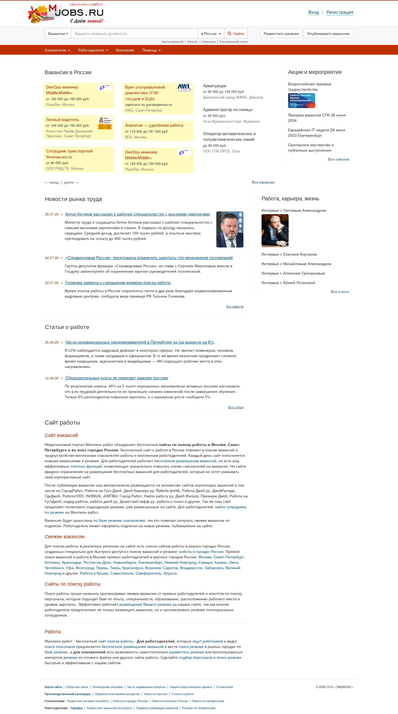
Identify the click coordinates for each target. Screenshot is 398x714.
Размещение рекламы (107, 686)
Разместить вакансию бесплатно (109, 708)
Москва (204, 556)
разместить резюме (187, 651)
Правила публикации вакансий (157, 708)
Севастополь (121, 573)
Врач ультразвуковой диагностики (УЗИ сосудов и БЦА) (145, 92)
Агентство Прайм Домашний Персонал (69, 133)
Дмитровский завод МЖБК (225, 97)
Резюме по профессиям (199, 708)
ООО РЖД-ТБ (57, 168)
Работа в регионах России (170, 701)
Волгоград (85, 567)
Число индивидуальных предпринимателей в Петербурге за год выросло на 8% (139, 342)
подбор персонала (196, 657)
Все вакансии (263, 182)
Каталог (192, 41)
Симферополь (148, 573)
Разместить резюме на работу (88, 701)
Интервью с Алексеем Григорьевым (293, 273)
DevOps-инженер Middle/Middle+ (62, 89)
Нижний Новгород (180, 562)
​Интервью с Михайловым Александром (296, 263)
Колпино (52, 562)
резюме (71, 657)
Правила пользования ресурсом (117, 694)
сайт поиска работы (116, 641)
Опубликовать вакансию (328, 33)
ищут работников (208, 641)
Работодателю (91, 50)
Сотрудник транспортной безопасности (69, 153)
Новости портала (155, 694)
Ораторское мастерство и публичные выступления (311, 147)
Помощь (150, 50)
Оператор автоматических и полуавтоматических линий (229, 136)
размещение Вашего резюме (145, 604)
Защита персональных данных (191, 686)
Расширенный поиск (234, 41)
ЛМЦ (129, 110)
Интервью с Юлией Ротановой (288, 282)
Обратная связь (77, 686)
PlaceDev (53, 104)
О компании (224, 686)
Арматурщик (214, 85)
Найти (237, 33)
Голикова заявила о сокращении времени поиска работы (118, 282)
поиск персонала (60, 646)
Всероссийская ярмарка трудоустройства (309, 86)
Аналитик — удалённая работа (154, 125)
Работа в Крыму (94, 573)
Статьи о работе (182, 694)
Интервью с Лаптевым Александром (294, 210)
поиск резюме (191, 646)
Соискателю (56, 50)
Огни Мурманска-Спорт (222, 121)
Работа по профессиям (208, 701)
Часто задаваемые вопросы (146, 686)
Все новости (234, 306)
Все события (338, 159)
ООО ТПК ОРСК (216, 151)
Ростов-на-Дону (97, 562)
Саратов (170, 567)
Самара (205, 562)
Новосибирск (124, 562)
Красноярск (132, 567)
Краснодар (71, 562)
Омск (233, 562)
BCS (128, 137)
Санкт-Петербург (229, 556)
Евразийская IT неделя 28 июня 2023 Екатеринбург (316, 132)
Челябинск (54, 567)
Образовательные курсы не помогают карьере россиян (116, 377)
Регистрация (340, 12)
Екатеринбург (150, 562)
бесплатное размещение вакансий (185, 460)
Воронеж (153, 567)
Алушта (170, 573)
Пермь (102, 567)
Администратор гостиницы (228, 109)
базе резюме (56, 651)
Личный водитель (62, 119)
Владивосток (191, 567)
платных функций (86, 466)
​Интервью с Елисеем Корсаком (289, 254)
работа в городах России (201, 551)
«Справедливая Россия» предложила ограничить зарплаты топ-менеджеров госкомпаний (149, 257)
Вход (313, 12)
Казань (221, 562)
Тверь (115, 567)
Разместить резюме (281, 33)
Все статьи (235, 407)
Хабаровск (214, 567)
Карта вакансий (172, 41)
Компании (209, 41)
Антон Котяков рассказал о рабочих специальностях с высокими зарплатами (137, 214)
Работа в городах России (130, 701)
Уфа (70, 567)
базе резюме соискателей (122, 520)
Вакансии (57, 33)
